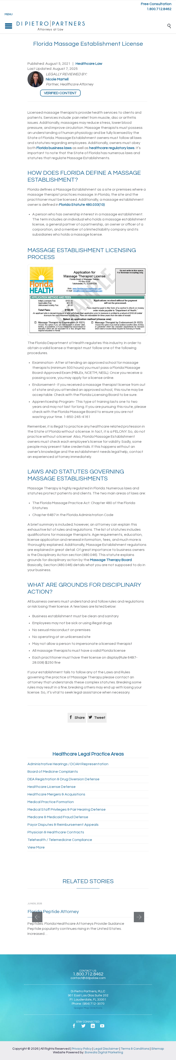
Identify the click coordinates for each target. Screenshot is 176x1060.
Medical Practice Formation (51, 802)
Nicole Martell (57, 79)
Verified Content (60, 93)
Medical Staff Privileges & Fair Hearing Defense (67, 809)
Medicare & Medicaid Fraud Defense (58, 817)
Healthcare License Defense (52, 787)
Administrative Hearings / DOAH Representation (68, 764)
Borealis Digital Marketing (104, 1052)
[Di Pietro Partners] (91, 25)
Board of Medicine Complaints (53, 771)
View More (36, 847)
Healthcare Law (89, 63)
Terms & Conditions (135, 1048)
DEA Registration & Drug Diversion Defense (63, 779)
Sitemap (157, 1048)
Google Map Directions (88, 1007)
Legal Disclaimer (106, 1048)
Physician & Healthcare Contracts (56, 832)
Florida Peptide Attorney (53, 911)
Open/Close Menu (8, 26)
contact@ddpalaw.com (88, 978)
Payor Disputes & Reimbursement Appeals (63, 824)
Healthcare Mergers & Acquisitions (56, 794)
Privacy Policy (82, 1048)
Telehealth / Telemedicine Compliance (60, 840)
